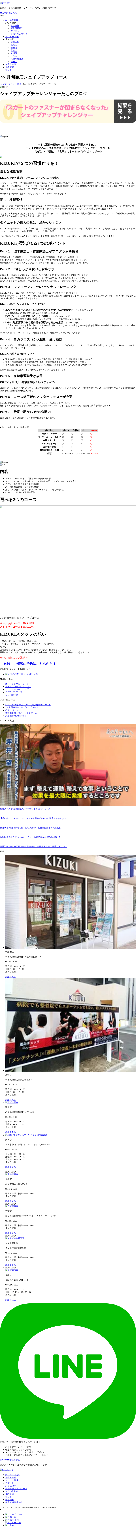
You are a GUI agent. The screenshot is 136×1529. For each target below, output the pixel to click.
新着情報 (9, 67)
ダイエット (16, 31)
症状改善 (15, 25)
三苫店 (14, 56)
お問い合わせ (11, 1491)
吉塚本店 (15, 42)
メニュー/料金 (12, 37)
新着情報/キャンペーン (16, 1488)
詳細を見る (10, 977)
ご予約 (9, 13)
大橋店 (14, 53)
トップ (3, 84)
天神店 (14, 50)
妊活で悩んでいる (19, 34)
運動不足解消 (17, 28)
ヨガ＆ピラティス (13, 692)
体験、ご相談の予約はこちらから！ (30, 663)
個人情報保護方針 (13, 1502)
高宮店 (14, 45)
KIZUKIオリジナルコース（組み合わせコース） (28, 705)
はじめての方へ (12, 20)
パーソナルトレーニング (17, 689)
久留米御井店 (17, 59)
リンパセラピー (12, 695)
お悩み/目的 (10, 1477)
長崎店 (14, 61)
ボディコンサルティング (17, 684)
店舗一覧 (9, 1483)
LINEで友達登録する (10, 1460)
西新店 (14, 48)
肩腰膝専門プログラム (16, 716)
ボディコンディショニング (18, 686)
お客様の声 (10, 64)
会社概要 (9, 1500)
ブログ (8, 70)
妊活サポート (11, 710)
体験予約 (9, 1494)
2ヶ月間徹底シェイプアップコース (21, 707)
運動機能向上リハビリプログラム (21, 713)
